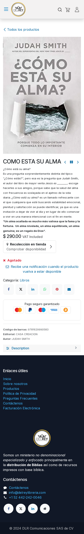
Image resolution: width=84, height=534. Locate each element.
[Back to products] (71, 162)
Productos (11, 389)
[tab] (42, 348)
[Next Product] (77, 162)
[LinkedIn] (33, 289)
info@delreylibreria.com (27, 492)
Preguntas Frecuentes (20, 398)
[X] (21, 289)
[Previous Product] (65, 162)
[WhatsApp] (45, 289)
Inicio (7, 379)
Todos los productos (23, 29)
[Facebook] (8, 289)
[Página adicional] (45, 508)
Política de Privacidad (19, 393)
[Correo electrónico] (69, 289)
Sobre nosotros (15, 384)
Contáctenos (13, 403)
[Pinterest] (57, 289)
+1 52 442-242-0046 (25, 497)
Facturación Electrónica (21, 408)
